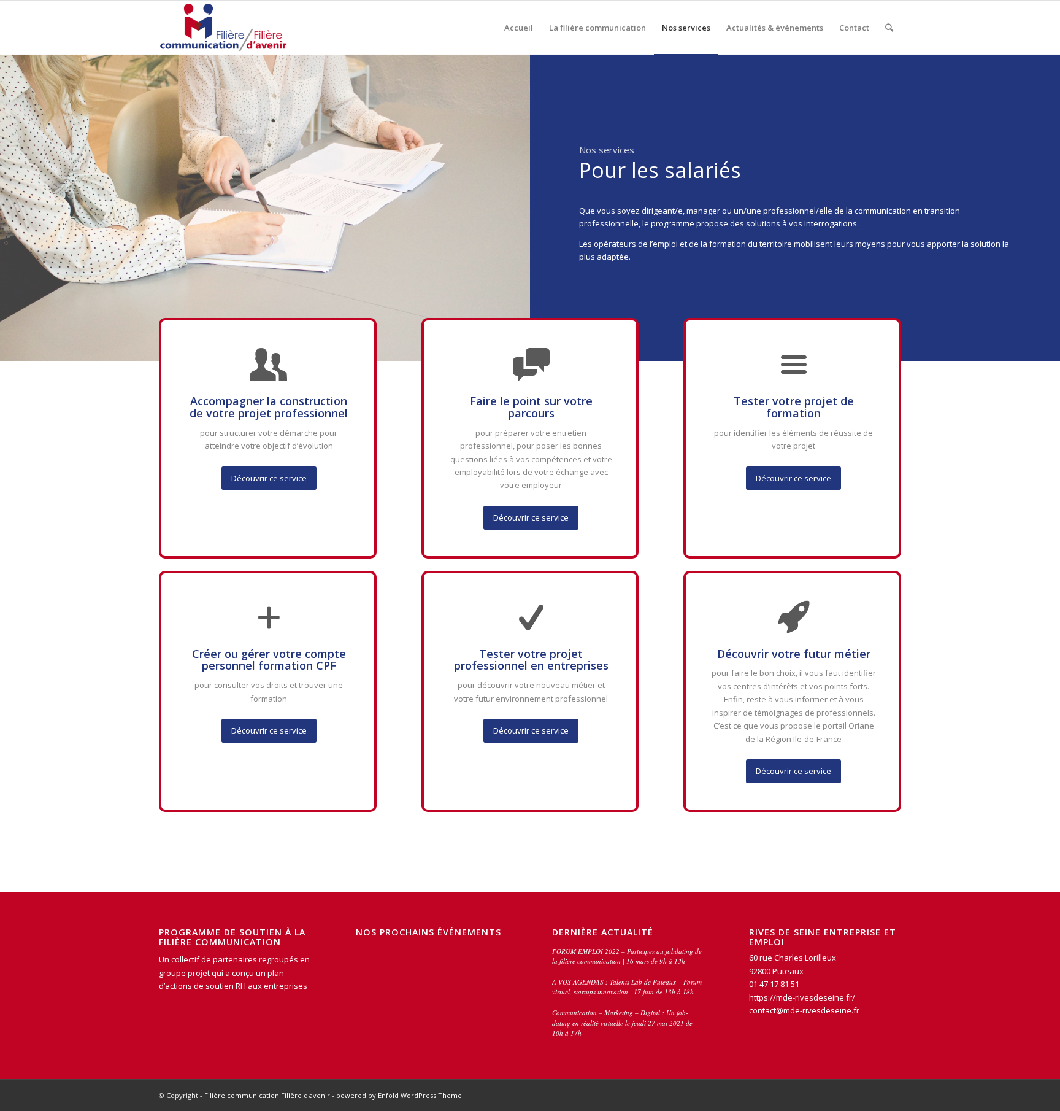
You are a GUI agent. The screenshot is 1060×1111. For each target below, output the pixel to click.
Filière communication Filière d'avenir (267, 1095)
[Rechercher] (889, 28)
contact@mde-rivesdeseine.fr (804, 1010)
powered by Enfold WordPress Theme (399, 1095)
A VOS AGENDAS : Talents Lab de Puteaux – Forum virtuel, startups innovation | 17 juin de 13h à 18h (627, 987)
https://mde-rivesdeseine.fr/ (803, 997)
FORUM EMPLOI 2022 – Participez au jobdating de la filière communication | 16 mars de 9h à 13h (627, 956)
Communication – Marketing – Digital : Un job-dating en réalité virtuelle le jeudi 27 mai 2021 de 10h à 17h (622, 1022)
